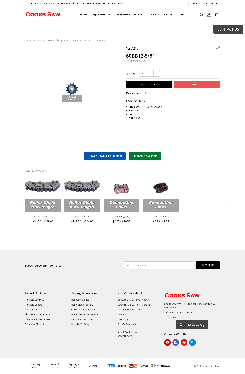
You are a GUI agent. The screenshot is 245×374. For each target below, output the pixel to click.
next (224, 205)
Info (147, 93)
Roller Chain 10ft (43, 216)
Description (133, 93)
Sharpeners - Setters (129, 14)
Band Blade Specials (82, 304)
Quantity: (131, 73)
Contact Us (170, 317)
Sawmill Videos (126, 335)
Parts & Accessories (82, 319)
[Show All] (182, 14)
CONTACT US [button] (228, 29)
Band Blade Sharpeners (37, 319)
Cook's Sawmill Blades (83, 309)
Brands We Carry (80, 324)
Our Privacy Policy (34, 366)
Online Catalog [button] (192, 324)
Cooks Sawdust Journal (130, 309)
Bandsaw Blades (162, 14)
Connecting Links (121, 216)
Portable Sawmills (34, 299)
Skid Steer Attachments (37, 314)
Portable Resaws (34, 309)
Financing (123, 319)
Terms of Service (54, 366)
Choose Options (42, 204)
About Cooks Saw (127, 332)
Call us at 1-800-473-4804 (40, 3)
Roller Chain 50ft (82, 216)
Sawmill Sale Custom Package (134, 304)
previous (18, 205)
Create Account (198, 3)
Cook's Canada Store (129, 324)
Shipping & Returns (73, 366)
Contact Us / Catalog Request (134, 299)
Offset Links (161, 216)
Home (83, 14)
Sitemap (93, 365)
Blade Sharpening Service (84, 314)
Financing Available (145, 156)
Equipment (100, 14)
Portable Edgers (33, 304)
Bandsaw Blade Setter (37, 324)
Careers (122, 314)
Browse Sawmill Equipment (105, 156)
